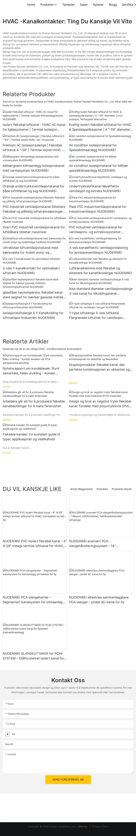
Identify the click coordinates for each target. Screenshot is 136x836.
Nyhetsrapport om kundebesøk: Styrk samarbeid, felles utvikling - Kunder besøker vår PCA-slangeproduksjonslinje (33, 371)
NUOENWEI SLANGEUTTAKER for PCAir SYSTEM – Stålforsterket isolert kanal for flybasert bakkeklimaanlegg (33, 656)
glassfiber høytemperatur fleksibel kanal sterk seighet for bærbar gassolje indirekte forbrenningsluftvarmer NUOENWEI (34, 295)
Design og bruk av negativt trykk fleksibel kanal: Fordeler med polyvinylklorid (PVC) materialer (100, 403)
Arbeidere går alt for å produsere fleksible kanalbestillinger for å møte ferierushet (34, 403)
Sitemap (83, 826)
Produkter (102, 488)
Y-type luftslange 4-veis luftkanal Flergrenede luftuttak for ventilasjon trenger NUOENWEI (96, 315)
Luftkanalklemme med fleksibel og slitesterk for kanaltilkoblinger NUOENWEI (100, 270)
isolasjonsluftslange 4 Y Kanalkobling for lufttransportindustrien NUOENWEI (33, 315)
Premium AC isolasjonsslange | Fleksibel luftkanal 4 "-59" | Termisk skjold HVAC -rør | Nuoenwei (33, 147)
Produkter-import (122, 488)
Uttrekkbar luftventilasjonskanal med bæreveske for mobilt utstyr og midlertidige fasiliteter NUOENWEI (30, 250)
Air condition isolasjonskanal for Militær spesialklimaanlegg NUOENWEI (98, 168)
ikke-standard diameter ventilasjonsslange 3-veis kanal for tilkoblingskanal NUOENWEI (100, 291)
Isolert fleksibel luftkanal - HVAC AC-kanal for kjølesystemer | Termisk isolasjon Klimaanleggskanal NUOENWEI (34, 127)
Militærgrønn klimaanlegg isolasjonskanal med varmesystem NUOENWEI (33, 168)
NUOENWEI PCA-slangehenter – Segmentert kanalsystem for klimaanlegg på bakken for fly (33, 599)
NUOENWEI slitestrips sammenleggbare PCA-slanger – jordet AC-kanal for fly (99, 599)
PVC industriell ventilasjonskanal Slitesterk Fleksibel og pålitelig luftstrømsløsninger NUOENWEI (34, 209)
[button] (135, 4)
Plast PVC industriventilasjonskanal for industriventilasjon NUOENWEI (97, 209)
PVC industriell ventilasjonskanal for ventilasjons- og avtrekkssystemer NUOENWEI (95, 229)
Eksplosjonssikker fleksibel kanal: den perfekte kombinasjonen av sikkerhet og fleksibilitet (99, 367)
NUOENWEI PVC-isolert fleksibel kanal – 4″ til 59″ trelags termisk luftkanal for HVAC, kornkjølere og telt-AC (35, 543)
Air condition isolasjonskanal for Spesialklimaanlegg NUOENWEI (93, 147)
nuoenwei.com (66, 826)
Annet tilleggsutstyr (81, 488)
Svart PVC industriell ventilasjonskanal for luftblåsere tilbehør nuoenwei (34, 229)
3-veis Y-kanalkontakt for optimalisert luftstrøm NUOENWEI (31, 270)
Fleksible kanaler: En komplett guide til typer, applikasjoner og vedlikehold (31, 436)
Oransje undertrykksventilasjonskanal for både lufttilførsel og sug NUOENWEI (33, 188)
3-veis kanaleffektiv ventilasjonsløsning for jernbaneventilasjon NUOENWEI (98, 250)
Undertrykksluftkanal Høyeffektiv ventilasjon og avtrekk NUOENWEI (95, 188)
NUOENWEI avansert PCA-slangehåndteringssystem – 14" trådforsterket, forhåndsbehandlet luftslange (95, 543)
